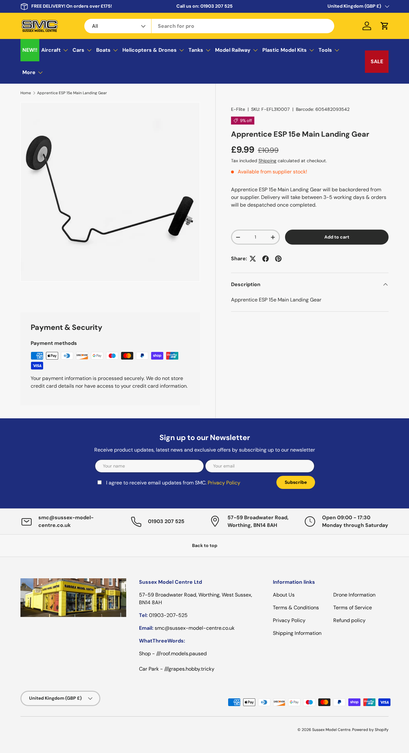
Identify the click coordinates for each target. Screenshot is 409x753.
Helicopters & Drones (149, 50)
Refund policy (349, 620)
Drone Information (354, 594)
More (28, 72)
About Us (284, 594)
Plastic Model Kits (284, 50)
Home (25, 93)
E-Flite (238, 109)
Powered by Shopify (370, 729)
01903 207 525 (216, 6)
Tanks (196, 50)
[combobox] (209, 26)
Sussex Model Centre (331, 729)
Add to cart (336, 237)
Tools (325, 50)
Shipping (267, 161)
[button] (385, 26)
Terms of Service (352, 607)
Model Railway (233, 50)
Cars (78, 50)
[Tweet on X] (252, 258)
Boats (103, 50)
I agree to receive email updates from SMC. (173, 482)
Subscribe (296, 482)
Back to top (204, 545)
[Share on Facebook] (265, 258)
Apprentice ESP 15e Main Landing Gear (72, 93)
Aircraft (51, 50)
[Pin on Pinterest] (278, 258)
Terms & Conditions (296, 607)
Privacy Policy (224, 482)
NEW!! (29, 50)
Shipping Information (297, 633)
